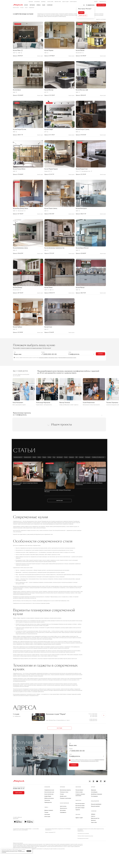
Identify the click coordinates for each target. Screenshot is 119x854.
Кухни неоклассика (48, 794)
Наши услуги (78, 800)
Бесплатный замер (80, 805)
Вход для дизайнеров (96, 804)
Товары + (46, 807)
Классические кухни (49, 792)
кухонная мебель (36, 828)
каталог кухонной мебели (23, 829)
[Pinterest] (100, 781)
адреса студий (65, 1)
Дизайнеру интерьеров (96, 794)
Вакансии (93, 820)
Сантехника (47, 814)
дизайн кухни (15, 829)
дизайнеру (43, 1)
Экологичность (63, 808)
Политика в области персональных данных (85, 835)
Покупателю (78, 786)
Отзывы (62, 794)
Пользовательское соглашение (83, 833)
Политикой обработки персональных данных (67, 357)
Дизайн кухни (63, 796)
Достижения (59, 457)
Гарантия (78, 809)
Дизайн (34, 457)
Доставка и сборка (80, 807)
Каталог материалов (64, 803)
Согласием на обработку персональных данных (48, 357)
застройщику (37, 1)
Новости (93, 816)
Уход (54, 457)
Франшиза (71, 457)
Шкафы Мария (47, 796)
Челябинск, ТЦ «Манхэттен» (98, 457)
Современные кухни (49, 790)
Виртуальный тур (95, 818)
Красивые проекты (18, 457)
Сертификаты (63, 812)
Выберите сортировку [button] (101, 19)
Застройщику (94, 792)
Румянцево (87, 457)
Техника (46, 812)
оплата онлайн (50, 1)
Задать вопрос (18, 792)
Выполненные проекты (65, 790)
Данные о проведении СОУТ (50, 832)
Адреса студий (79, 817)
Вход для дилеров (95, 806)
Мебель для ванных (49, 798)
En (96, 1)
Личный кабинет (79, 790)
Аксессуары (47, 816)
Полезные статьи (64, 792)
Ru (95, 1)
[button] (90, 5)
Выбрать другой (82, 15)
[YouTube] (97, 781)
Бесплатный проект (80, 803)
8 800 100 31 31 (102, 1)
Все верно (81, 12)
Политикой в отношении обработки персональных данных (12, 851)
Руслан (65, 457)
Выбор (39, 457)
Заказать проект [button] (40, 55)
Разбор (49, 457)
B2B (76, 457)
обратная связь (58, 1)
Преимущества (48, 802)
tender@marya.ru (48, 829)
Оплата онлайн (79, 792)
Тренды (44, 457)
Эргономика (63, 810)
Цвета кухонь (63, 806)
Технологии (47, 800)
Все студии (59, 728)
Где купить (78, 814)
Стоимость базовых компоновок (80, 795)
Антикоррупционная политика (83, 838)
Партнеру (93, 786)
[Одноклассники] (93, 781)
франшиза (31, 1)
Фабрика (93, 814)
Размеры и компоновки (65, 798)
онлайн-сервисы (73, 1)
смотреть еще (59, 500)
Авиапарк (81, 457)
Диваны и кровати (48, 810)
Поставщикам (94, 796)
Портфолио (62, 786)
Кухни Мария (47, 786)
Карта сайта (94, 822)
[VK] (89, 781)
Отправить (100, 353)
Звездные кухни (27, 457)
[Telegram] (104, 781)
